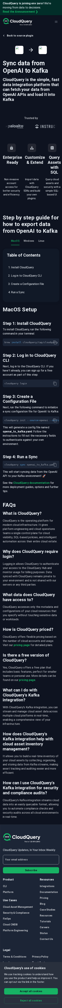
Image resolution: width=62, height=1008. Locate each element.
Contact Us (46, 939)
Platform (8, 892)
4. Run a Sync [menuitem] (16, 292)
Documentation (49, 892)
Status (44, 933)
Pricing (44, 898)
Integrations (47, 886)
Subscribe (31, 870)
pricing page (22, 645)
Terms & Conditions (14, 956)
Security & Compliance (16, 912)
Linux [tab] (41, 240)
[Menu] (56, 22)
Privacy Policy (40, 956)
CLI (5, 886)
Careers (44, 927)
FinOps (7, 918)
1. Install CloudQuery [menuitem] (21, 267)
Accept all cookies (31, 991)
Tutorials (45, 921)
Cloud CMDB (10, 924)
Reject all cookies (31, 1000)
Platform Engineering (15, 930)
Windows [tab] (29, 240)
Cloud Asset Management (18, 907)
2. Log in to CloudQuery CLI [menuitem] (25, 275)
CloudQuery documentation (31, 482)
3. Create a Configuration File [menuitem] (26, 284)
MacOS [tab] (15, 240)
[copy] (54, 342)
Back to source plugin (20, 35)
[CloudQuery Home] (17, 22)
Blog (42, 903)
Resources (46, 915)
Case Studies (47, 909)
